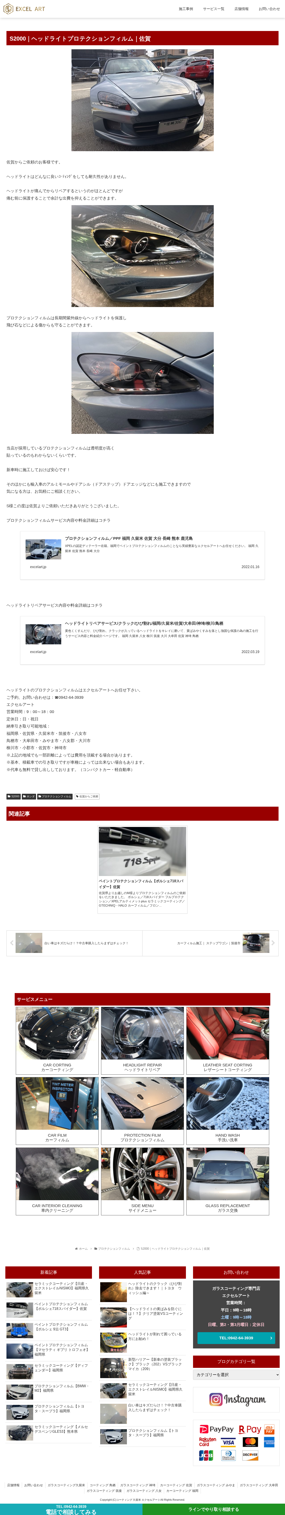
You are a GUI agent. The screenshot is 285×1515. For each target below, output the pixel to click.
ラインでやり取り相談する (213, 1509)
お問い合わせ (33, 1485)
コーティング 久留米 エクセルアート (138, 1499)
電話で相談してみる (71, 1510)
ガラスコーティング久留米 (66, 1485)
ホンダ (31, 796)
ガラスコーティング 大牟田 (259, 1485)
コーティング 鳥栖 (103, 1485)
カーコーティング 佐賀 (176, 1485)
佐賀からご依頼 (88, 796)
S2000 (15, 796)
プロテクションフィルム (56, 796)
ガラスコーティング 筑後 (104, 1490)
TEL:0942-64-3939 (236, 1338)
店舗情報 (13, 1485)
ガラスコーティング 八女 (144, 1490)
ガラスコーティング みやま (216, 1485)
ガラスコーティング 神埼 (137, 1485)
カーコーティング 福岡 (182, 1490)
